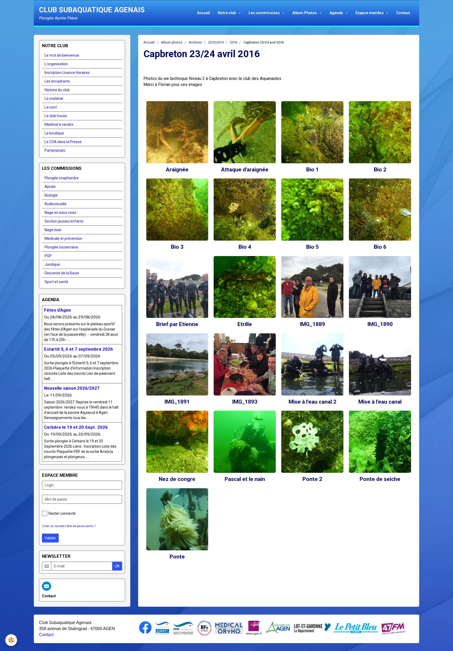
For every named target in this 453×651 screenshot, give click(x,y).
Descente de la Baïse (62, 273)
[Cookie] (11, 640)
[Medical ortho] (229, 628)
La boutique (54, 133)
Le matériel (54, 98)
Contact (403, 13)
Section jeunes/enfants (64, 221)
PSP (48, 256)
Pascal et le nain (245, 479)
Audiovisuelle (56, 204)
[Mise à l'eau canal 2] (312, 364)
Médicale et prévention (63, 238)
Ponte (177, 557)
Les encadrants (57, 81)
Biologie (51, 195)
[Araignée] (177, 132)
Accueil (203, 13)
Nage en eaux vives (60, 212)
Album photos (171, 42)
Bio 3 (177, 247)
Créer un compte (53, 526)
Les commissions (265, 13)
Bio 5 (312, 247)
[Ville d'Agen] (254, 627)
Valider (50, 538)
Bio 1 (312, 169)
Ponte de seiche (380, 479)
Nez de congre (177, 479)
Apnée (50, 187)
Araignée (177, 169)
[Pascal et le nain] (245, 442)
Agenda (337, 13)
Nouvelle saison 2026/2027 (72, 388)
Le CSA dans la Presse (63, 142)
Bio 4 (245, 247)
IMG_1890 (380, 324)
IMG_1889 (312, 324)
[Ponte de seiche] (380, 442)
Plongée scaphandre (62, 178)
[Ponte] (177, 519)
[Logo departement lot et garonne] (312, 627)
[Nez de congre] (177, 442)
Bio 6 (380, 247)
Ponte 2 (312, 479)
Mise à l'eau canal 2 (312, 402)
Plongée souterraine (61, 247)
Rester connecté (62, 513)
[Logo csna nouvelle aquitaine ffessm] (183, 628)
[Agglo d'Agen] (278, 627)
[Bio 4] (245, 209)
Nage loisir (53, 230)
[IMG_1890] (380, 287)
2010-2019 (216, 42)
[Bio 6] (380, 209)
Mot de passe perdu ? (81, 526)
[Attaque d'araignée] (245, 132)
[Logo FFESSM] (162, 628)
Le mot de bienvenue (62, 55)
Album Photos (305, 13)
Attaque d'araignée (244, 169)
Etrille (245, 324)
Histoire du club (57, 90)
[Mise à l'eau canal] (380, 364)
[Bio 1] (312, 132)
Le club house (56, 116)
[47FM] (393, 628)
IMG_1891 (177, 402)
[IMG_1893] (245, 364)
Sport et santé (56, 282)
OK (117, 566)
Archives (195, 42)
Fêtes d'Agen (57, 310)
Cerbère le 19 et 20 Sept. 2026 (76, 427)
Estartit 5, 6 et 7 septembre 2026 (78, 349)
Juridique (52, 264)
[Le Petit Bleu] (355, 628)
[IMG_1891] (177, 364)
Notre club (227, 13)
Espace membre (369, 13)
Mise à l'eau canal (380, 402)
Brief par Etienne (177, 324)
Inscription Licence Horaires (67, 72)
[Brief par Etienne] (177, 287)
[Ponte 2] (312, 442)
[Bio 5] (312, 209)
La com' (51, 107)
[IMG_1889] (312, 287)
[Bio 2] (380, 132)
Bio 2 (380, 169)
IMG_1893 (244, 402)
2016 (233, 42)
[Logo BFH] (204, 628)
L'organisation (56, 64)
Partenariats (55, 150)
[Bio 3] (177, 209)
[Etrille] (245, 287)
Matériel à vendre (59, 124)
